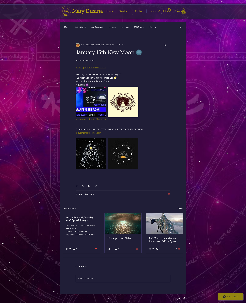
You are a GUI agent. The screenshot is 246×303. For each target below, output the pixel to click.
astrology (112, 27)
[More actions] (168, 44)
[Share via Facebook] (77, 186)
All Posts (66, 27)
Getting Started (80, 27)
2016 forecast (139, 27)
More (151, 27)
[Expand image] (91, 102)
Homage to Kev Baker (120, 238)
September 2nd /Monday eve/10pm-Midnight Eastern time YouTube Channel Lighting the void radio (80, 219)
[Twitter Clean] (179, 298)
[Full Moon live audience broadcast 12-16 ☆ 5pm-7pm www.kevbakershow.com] (164, 223)
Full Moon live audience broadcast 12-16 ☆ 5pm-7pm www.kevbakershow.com (163, 240)
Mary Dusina (87, 11)
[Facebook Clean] (184, 298)
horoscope (125, 27)
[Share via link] (95, 186)
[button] (183, 11)
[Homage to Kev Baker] (123, 223)
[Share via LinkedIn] (89, 186)
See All (180, 208)
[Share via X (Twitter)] (83, 186)
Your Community (97, 27)
